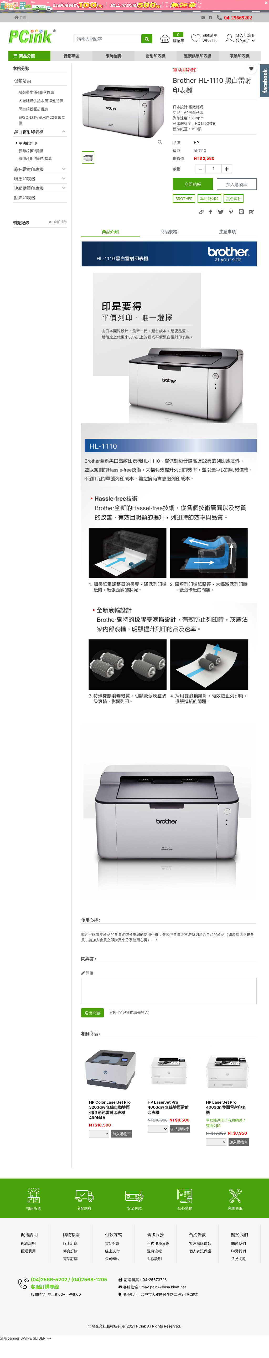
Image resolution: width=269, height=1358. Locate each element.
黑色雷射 (233, 198)
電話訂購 (70, 1258)
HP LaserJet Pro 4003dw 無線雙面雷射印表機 (168, 1107)
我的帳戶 (244, 40)
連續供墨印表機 (197, 55)
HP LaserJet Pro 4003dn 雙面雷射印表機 (226, 1107)
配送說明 (28, 1243)
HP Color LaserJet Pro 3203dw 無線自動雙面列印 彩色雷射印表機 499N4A (110, 1110)
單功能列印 (209, 198)
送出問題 (92, 1012)
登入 (239, 35)
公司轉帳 (112, 1258)
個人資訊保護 (200, 1251)
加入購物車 (236, 184)
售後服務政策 (158, 1243)
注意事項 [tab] (227, 231)
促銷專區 (71, 55)
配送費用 (28, 1251)
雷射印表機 (155, 55)
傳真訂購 (70, 1251)
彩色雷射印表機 (29, 169)
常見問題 (238, 1258)
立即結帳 (192, 184)
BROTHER (184, 198)
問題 (89, 973)
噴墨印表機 (240, 55)
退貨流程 (154, 1251)
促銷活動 (22, 80)
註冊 (251, 35)
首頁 (22, 17)
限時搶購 (113, 55)
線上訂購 (70, 1243)
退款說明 (154, 1258)
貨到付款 (112, 1243)
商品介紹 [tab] (110, 231)
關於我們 (238, 1243)
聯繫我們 (238, 1251)
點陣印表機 (24, 197)
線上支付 (112, 1251)
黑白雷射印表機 (29, 131)
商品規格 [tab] (169, 231)
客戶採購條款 (200, 1243)
